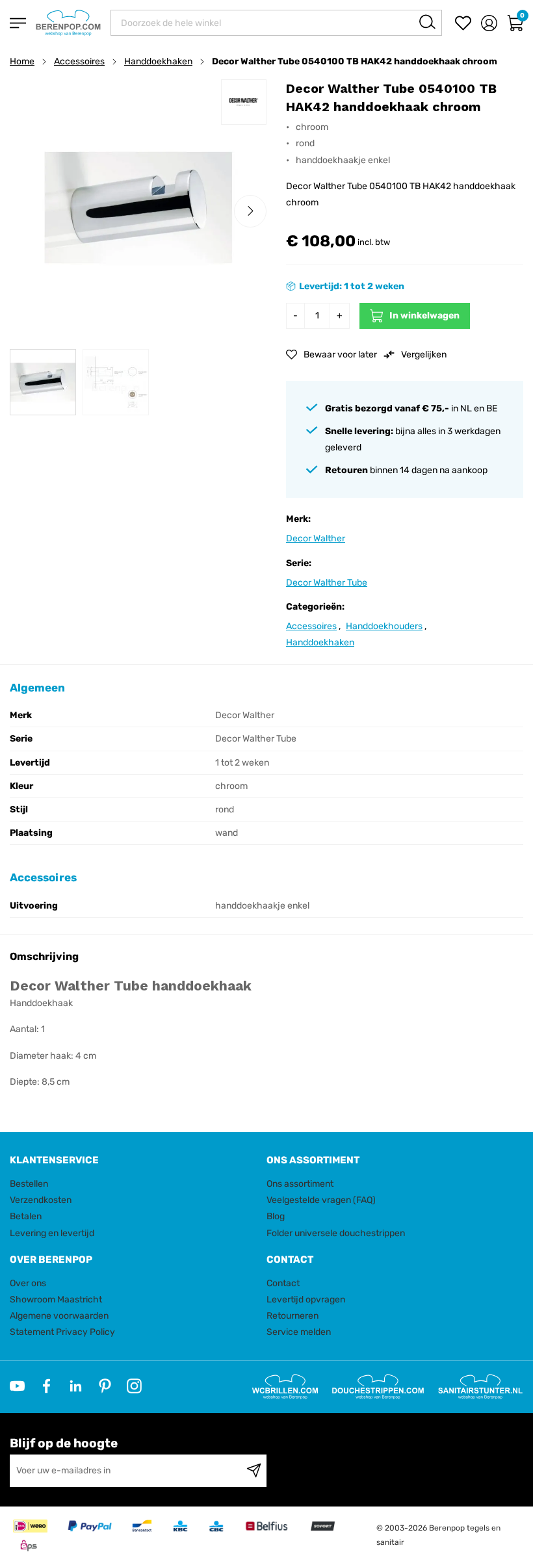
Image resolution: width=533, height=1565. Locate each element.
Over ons (28, 1283)
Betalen (26, 1216)
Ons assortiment (299, 1183)
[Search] (427, 22)
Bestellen (29, 1183)
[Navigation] (18, 23)
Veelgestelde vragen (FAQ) (321, 1200)
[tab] (133, 1160)
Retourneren (292, 1315)
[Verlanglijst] (463, 23)
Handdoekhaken (158, 61)
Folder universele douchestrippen (335, 1233)
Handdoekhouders (384, 626)
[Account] (489, 23)
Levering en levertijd (52, 1233)
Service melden (298, 1332)
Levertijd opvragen (305, 1299)
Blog (275, 1216)
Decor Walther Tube (326, 582)
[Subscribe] (254, 1471)
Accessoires (79, 61)
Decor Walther (315, 538)
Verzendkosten (41, 1200)
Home (22, 61)
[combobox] (276, 23)
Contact (283, 1283)
